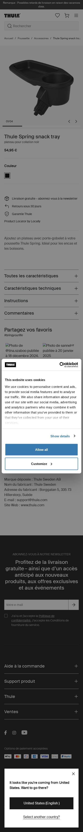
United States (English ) (42, 803)
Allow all (41, 449)
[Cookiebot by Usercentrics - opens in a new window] (59, 364)
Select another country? (41, 817)
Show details (60, 436)
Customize (39, 463)
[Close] (73, 773)
